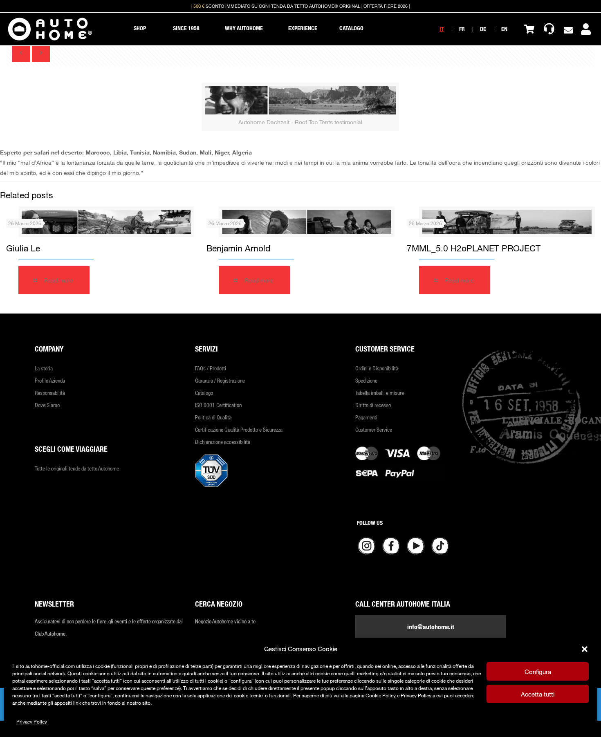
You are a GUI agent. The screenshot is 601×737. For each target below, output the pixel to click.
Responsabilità (50, 392)
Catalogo (204, 392)
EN (504, 28)
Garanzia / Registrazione (220, 380)
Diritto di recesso (373, 404)
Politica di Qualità (213, 417)
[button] (585, 649)
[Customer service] (549, 29)
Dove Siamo (47, 404)
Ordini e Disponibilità (376, 368)
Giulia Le (23, 248)
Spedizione (366, 380)
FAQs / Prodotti (210, 368)
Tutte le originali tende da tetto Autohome (77, 468)
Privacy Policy (31, 721)
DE (483, 28)
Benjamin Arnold (238, 248)
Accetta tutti (537, 694)
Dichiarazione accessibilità (222, 441)
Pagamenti (366, 417)
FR (462, 28)
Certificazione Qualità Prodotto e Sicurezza (239, 429)
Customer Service (373, 429)
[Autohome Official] (50, 29)
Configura (538, 671)
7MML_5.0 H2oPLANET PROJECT (473, 248)
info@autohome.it (430, 626)
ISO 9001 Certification (218, 404)
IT (442, 28)
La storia (44, 368)
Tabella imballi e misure (379, 392)
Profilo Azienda (50, 380)
